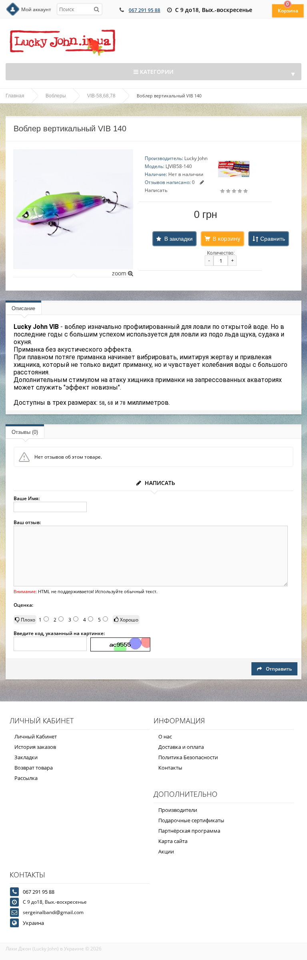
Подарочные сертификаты (191, 820)
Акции (166, 851)
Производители (177, 810)
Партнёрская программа (189, 830)
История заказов (35, 746)
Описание (23, 308)
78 (123, 403)
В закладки (178, 239)
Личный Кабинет (35, 736)
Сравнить (272, 239)
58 (102, 403)
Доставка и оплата (181, 746)
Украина (33, 922)
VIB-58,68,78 (101, 96)
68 (110, 403)
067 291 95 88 (144, 10)
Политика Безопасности (188, 757)
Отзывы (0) (25, 432)
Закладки (26, 757)
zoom (120, 273)
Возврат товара (33, 767)
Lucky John (195, 158)
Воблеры (56, 96)
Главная (15, 96)
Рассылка (26, 778)
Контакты (170, 767)
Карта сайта (172, 841)
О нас (165, 736)
